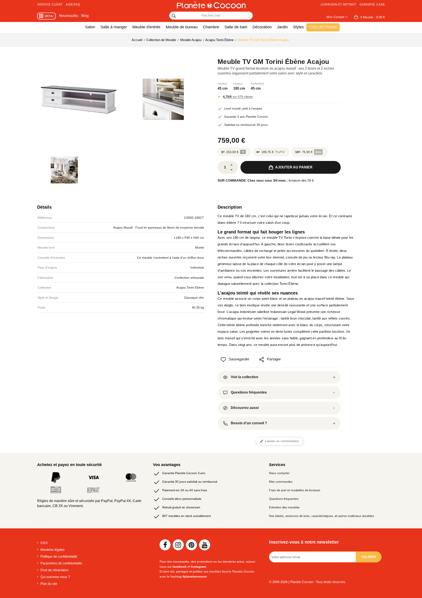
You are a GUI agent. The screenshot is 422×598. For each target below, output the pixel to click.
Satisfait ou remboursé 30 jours (246, 124)
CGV (44, 543)
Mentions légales (52, 549)
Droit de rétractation (54, 570)
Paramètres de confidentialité (61, 563)
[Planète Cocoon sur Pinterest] (191, 544)
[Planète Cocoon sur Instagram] (178, 544)
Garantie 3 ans (372, 4)
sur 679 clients (238, 96)
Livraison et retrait (338, 4)
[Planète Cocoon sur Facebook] (165, 544)
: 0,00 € (372, 17)
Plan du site (48, 583)
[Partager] (261, 359)
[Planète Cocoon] (211, 5)
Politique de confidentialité (58, 556)
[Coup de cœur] (223, 359)
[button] (369, 17)
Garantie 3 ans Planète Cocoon (246, 116)
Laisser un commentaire (282, 441)
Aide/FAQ (73, 4)
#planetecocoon (194, 576)
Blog (85, 16)
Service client (49, 4)
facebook (180, 566)
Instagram (198, 566)
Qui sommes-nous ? (55, 577)
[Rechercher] (174, 16)
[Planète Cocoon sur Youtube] (204, 544)
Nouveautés (68, 16)
